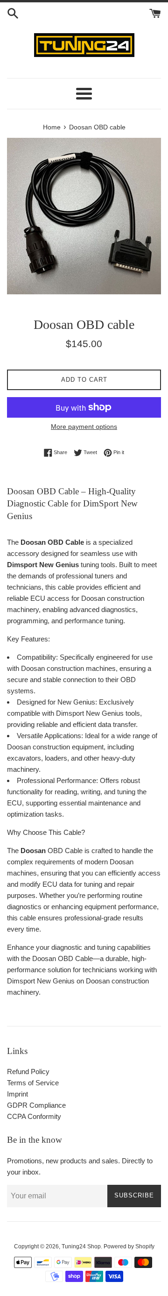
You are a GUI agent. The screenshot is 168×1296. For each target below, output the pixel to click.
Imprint (17, 1094)
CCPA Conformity (34, 1116)
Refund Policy (28, 1071)
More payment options (84, 426)
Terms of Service (33, 1083)
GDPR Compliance (36, 1105)
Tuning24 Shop (81, 1246)
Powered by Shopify (129, 1246)
